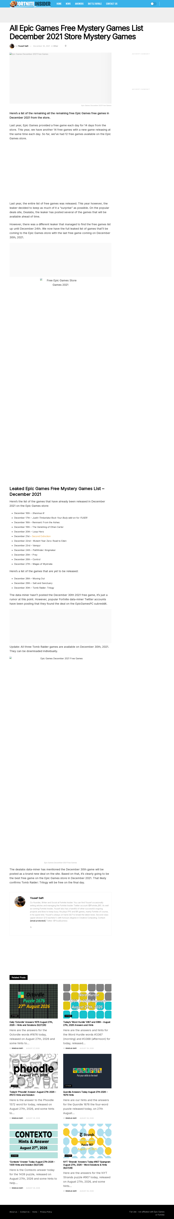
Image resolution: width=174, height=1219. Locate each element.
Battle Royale (95, 3)
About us (13, 1212)
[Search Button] (163, 3)
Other (55, 46)
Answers (79, 3)
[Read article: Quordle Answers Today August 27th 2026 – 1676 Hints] (87, 1071)
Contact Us (111, 3)
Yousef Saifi (23, 46)
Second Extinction (41, 536)
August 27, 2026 (33, 1048)
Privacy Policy (46, 1212)
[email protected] (38, 921)
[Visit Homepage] (30, 3)
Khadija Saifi (17, 1048)
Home (59, 3)
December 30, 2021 (41, 46)
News (68, 3)
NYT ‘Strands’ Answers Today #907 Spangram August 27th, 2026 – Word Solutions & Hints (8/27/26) (86, 1164)
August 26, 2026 (86, 1048)
